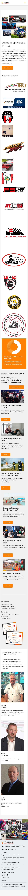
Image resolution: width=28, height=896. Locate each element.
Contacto (4, 880)
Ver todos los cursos (16, 387)
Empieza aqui (7, 67)
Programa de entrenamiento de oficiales (11, 855)
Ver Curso (8, 522)
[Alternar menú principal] (25, 2)
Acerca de (5, 875)
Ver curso (6, 419)
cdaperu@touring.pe (9, 849)
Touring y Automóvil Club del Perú (13, 884)
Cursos (4, 852)
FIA (15, 886)
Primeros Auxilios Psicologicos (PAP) (10, 862)
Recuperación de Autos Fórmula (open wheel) (13, 865)
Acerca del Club (5, 877)
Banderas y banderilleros (8, 872)
